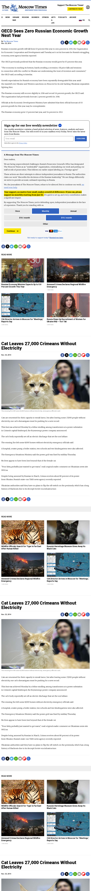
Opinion (45, 17)
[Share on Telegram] (71, 42)
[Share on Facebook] (62, 42)
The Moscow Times (11, 41)
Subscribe (80, 139)
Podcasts (62, 17)
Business (35, 17)
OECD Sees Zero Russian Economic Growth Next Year (44, 33)
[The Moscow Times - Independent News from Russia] (24, 7)
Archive (72, 17)
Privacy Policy (23, 143)
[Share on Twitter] (67, 42)
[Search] (89, 20)
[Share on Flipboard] (83, 42)
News (7, 17)
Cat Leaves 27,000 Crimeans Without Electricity (38, 346)
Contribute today (75, 9)
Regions (25, 17)
